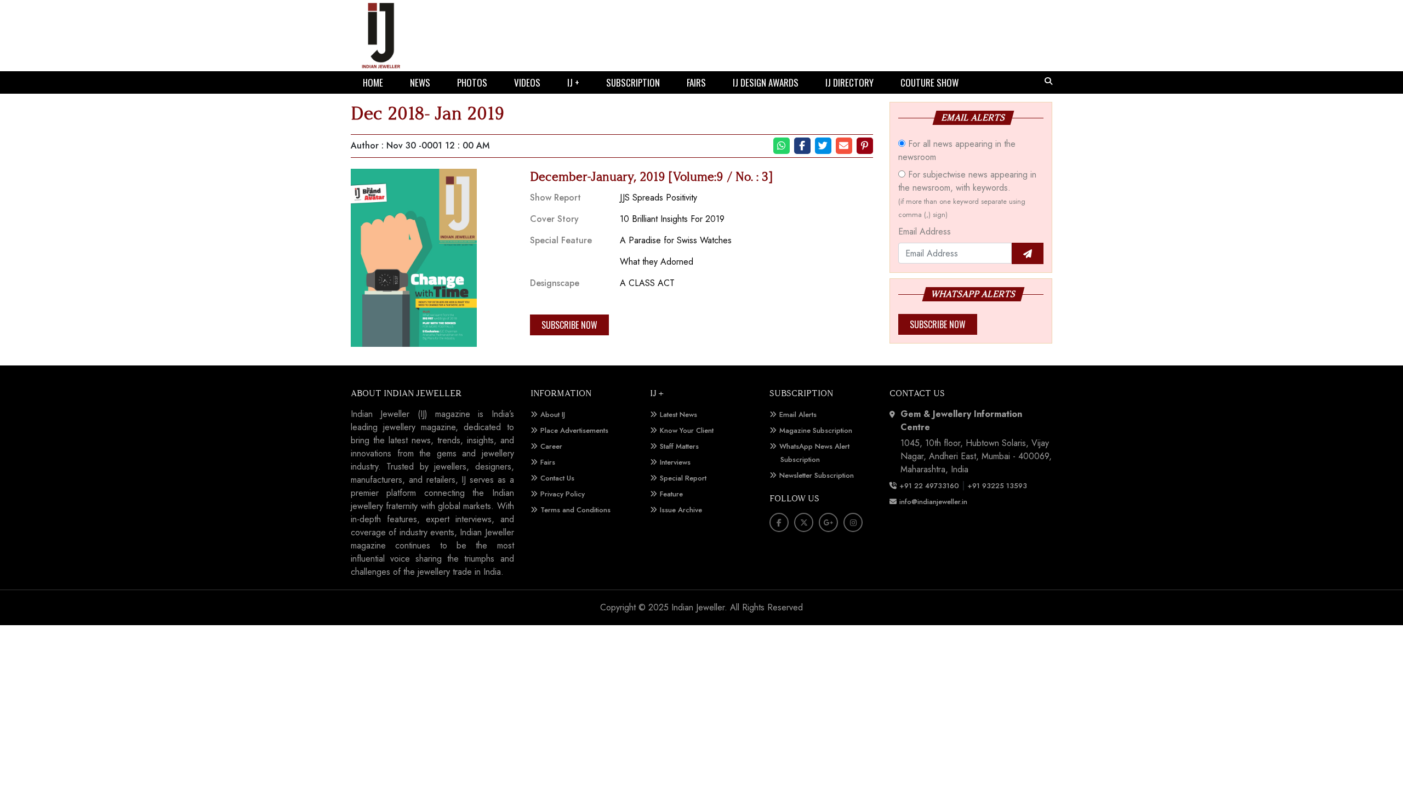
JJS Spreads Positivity (658, 197)
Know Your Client (687, 430)
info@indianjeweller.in (933, 501)
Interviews (675, 462)
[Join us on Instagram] (853, 522)
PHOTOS (472, 82)
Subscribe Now (569, 324)
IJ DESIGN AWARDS (766, 82)
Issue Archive (681, 510)
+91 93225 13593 (998, 486)
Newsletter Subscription (816, 475)
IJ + (573, 82)
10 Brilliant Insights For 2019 (672, 219)
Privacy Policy (562, 494)
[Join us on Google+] (828, 522)
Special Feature (561, 240)
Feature (671, 494)
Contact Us (557, 478)
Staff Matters (679, 446)
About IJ (552, 414)
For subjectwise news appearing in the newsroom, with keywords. (967, 194)
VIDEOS (527, 82)
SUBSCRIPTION (633, 82)
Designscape (554, 283)
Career (551, 446)
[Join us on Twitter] (803, 522)
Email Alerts (798, 414)
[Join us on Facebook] (779, 522)
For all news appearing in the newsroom (957, 150)
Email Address (924, 231)
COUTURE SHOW (929, 82)
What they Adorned (656, 261)
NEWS (420, 82)
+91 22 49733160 (929, 486)
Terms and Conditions (575, 510)
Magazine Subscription (815, 430)
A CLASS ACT (647, 283)
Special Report (683, 478)
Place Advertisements (574, 430)
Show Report (555, 197)
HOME (373, 82)
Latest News (678, 414)
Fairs (547, 462)
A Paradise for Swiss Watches (676, 240)
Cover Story (554, 219)
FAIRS (696, 82)
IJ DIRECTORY (849, 82)
